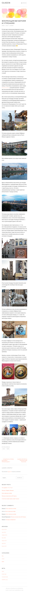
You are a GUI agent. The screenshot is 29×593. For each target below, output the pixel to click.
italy (3, 448)
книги (3, 561)
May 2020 (4, 537)
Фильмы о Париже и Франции (8, 490)
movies (3, 558)
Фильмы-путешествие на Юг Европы (9, 496)
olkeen (11, 25)
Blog (8, 447)
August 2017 (4, 540)
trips (8, 448)
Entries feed (4, 574)
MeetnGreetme (5, 87)
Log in (3, 571)
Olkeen (6, 3)
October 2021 (4, 535)
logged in (10, 471)
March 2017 (4, 546)
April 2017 (4, 543)
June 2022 (4, 532)
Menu (25, 3)
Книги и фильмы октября (7, 493)
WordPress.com (19, 590)
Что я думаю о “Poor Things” (7, 487)
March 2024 (4, 529)
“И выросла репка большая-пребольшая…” (8, 460)
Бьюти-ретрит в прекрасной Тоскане (22, 460)
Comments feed (5, 576)
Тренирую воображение (11, 519)
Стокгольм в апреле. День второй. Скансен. (10, 498)
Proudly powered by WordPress (14, 588)
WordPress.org (4, 579)
